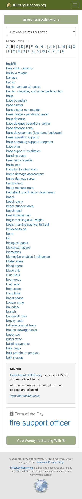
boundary (12, 306)
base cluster (14, 105)
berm (10, 233)
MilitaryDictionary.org (21, 467)
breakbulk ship (16, 316)
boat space (14, 288)
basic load (13, 164)
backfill (11, 63)
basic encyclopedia (19, 160)
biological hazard (18, 247)
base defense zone (19, 128)
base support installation (23, 150)
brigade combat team (21, 325)
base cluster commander (23, 109)
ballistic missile (16, 72)
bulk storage (14, 357)
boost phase (14, 297)
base (9, 95)
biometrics (13, 252)
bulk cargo (13, 348)
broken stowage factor (21, 329)
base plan (13, 146)
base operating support (22, 137)
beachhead (14, 210)
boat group (13, 279)
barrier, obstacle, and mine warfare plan (34, 91)
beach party (14, 201)
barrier (11, 82)
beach (10, 196)
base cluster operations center (27, 114)
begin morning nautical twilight (27, 224)
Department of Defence (25, 375)
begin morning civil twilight (24, 219)
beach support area (20, 206)
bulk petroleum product (22, 352)
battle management (19, 187)
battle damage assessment (25, 173)
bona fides (13, 293)
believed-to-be (16, 229)
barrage (11, 77)
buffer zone (14, 339)
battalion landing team (21, 169)
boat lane (12, 284)
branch (11, 311)
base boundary (16, 100)
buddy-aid (13, 334)
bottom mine (15, 302)
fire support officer (40, 422)
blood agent (14, 265)
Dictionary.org (29, 4)
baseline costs (16, 155)
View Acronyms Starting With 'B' (41, 440)
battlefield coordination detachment (30, 192)
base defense (15, 118)
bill (8, 238)
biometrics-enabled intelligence (28, 256)
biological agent (17, 242)
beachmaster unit (18, 215)
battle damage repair (20, 178)
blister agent (15, 261)
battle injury (14, 183)
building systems (18, 343)
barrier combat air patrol (23, 86)
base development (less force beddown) (34, 132)
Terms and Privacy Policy (49, 462)
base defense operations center (28, 123)
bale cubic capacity (19, 68)
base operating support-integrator (29, 141)
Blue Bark (13, 274)
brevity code (14, 320)
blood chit (13, 270)
